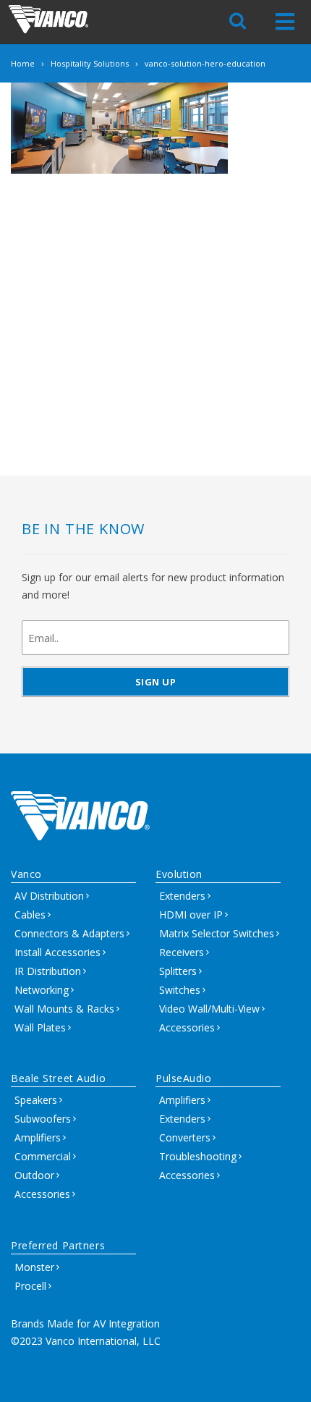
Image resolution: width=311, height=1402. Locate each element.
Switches (179, 990)
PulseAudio (184, 1078)
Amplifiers (37, 1137)
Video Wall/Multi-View (209, 1008)
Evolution (179, 874)
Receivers (181, 952)
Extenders (182, 896)
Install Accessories (57, 952)
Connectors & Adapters (69, 933)
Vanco (26, 874)
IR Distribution (47, 971)
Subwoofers (42, 1119)
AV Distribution (49, 896)
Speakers (35, 1100)
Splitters (178, 971)
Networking (41, 990)
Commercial (42, 1156)
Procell (30, 1286)
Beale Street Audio (58, 1078)
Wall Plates (40, 1027)
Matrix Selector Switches (216, 933)
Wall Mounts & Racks (64, 1008)
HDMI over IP (191, 914)
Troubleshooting (198, 1156)
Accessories (187, 1027)
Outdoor (34, 1175)
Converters (184, 1137)
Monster (34, 1267)
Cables (30, 914)
